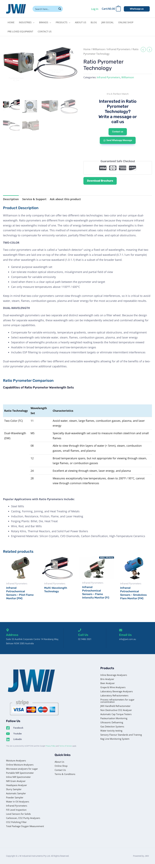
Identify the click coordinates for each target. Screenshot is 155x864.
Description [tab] (11, 199)
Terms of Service (65, 746)
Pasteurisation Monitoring (113, 718)
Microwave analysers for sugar (22, 768)
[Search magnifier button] (60, 9)
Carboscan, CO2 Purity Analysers (23, 817)
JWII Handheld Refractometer (115, 705)
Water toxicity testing (111, 730)
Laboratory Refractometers (114, 695)
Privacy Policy (51, 746)
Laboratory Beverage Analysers (116, 691)
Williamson (98, 49)
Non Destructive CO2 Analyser (116, 710)
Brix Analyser (107, 679)
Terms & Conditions (65, 774)
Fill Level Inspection (16, 809)
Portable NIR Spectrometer (20, 772)
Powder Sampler (14, 797)
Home (86, 49)
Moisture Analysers (16, 760)
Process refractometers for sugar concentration (117, 700)
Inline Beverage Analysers (113, 674)
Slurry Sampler (13, 789)
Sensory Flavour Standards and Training (121, 734)
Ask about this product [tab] (65, 199)
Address (12, 635)
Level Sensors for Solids (18, 813)
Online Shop (61, 765)
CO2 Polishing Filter (16, 822)
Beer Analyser (107, 683)
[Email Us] (120, 630)
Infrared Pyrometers (118, 49)
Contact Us (60, 769)
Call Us (83, 635)
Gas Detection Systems (112, 726)
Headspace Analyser (16, 785)
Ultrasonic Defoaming (111, 722)
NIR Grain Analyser (16, 781)
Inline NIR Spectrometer (18, 776)
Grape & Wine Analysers (112, 687)
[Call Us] (79, 630)
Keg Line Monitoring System (114, 738)
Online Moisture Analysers (19, 764)
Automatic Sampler (16, 793)
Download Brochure (100, 180)
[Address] (7, 630)
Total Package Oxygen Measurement (25, 826)
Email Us (125, 635)
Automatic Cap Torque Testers (116, 714)
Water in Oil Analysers (17, 801)
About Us (59, 761)
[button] (137, 9)
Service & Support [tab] (34, 199)
